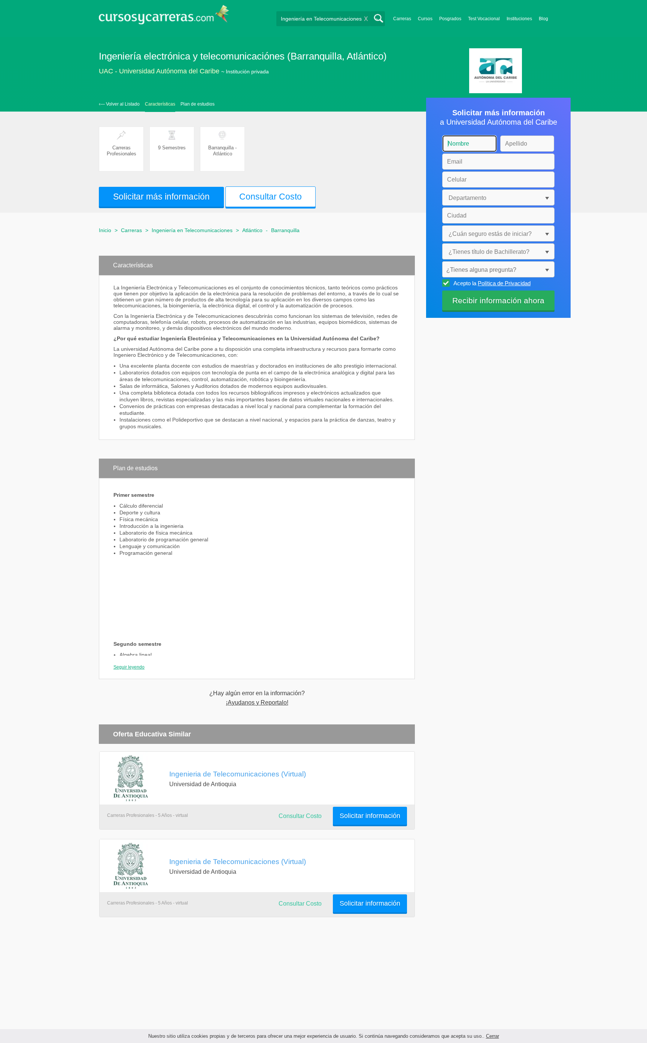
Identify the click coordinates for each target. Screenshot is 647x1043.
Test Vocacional (484, 18)
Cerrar (492, 1036)
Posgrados (450, 18)
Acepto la (492, 283)
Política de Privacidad (504, 283)
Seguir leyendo (129, 667)
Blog (543, 18)
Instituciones (519, 18)
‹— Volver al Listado (119, 104)
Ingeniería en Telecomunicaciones (192, 230)
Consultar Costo (300, 816)
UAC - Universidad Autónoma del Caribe (159, 71)
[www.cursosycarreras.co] (164, 17)
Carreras (402, 18)
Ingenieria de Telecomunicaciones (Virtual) (237, 774)
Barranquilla (285, 230)
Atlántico (252, 230)
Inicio (105, 230)
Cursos (425, 18)
